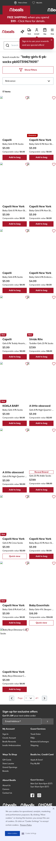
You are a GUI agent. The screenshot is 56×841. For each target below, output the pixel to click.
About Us (6, 785)
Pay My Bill (35, 763)
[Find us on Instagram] (39, 795)
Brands (5, 771)
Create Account (9, 738)
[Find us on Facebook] (32, 795)
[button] (29, 833)
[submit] (47, 721)
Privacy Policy (26, 825)
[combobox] (28, 81)
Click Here (24, 21)
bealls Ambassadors (11, 745)
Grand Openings (9, 767)
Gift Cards (6, 760)
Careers (5, 789)
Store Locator (8, 763)
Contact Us (7, 793)
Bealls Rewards (9, 742)
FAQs (32, 738)
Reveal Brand (41, 472)
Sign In (5, 734)
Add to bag (18, 158)
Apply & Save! (36, 760)
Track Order (35, 734)
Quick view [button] (18, 557)
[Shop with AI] (22, 31)
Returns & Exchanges (39, 742)
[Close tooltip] (51, 40)
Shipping (34, 745)
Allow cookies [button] (12, 833)
